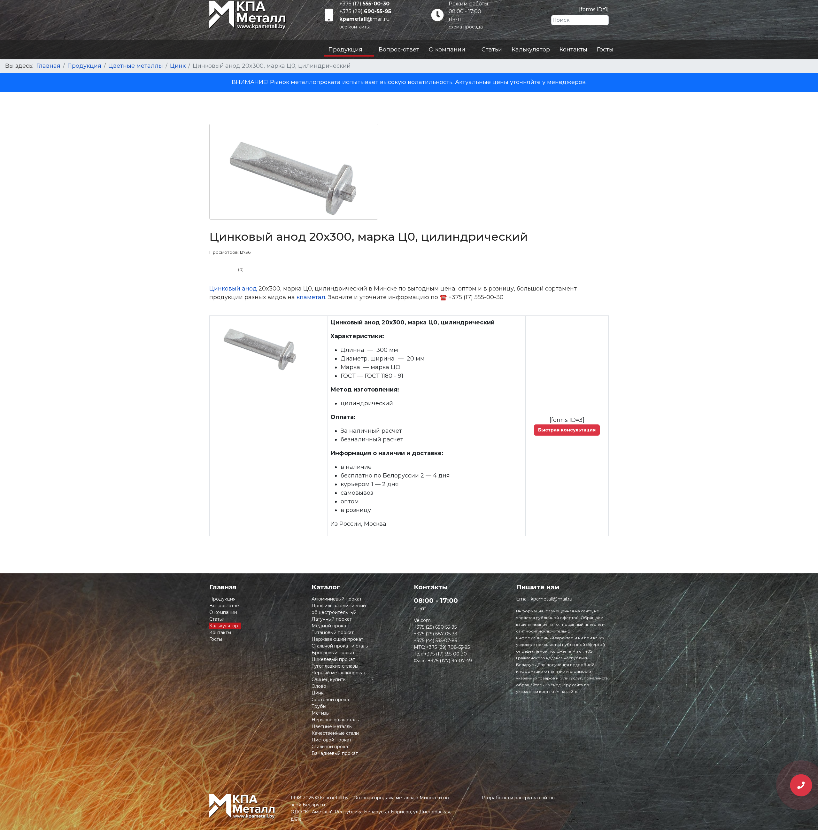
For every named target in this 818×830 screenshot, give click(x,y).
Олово (319, 686)
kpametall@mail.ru (551, 599)
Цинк (318, 693)
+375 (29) (365, 11)
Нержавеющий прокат (337, 639)
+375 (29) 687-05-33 (435, 634)
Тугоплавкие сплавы (335, 666)
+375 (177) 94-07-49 (450, 660)
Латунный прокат (332, 619)
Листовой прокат (331, 740)
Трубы (319, 706)
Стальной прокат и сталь (340, 646)
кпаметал (311, 297)
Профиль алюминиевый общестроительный (339, 609)
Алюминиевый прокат (337, 599)
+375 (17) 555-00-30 (445, 654)
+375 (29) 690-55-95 (435, 627)
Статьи (492, 49)
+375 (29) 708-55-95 (448, 647)
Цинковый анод (233, 288)
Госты (605, 49)
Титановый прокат (333, 632)
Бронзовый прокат (333, 652)
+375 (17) (364, 4)
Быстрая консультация (567, 430)
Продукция (345, 49)
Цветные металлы (332, 726)
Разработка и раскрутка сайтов (518, 798)
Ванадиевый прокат (335, 753)
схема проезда (466, 27)
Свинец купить (328, 679)
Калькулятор (531, 49)
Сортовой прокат (331, 699)
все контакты (354, 27)
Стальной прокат (331, 746)
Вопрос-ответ (399, 49)
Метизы (320, 713)
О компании (447, 49)
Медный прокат (330, 626)
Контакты (573, 49)
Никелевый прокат (333, 659)
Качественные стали (335, 733)
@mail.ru (364, 19)
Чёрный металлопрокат (339, 673)
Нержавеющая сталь (335, 720)
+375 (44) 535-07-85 (435, 640)
